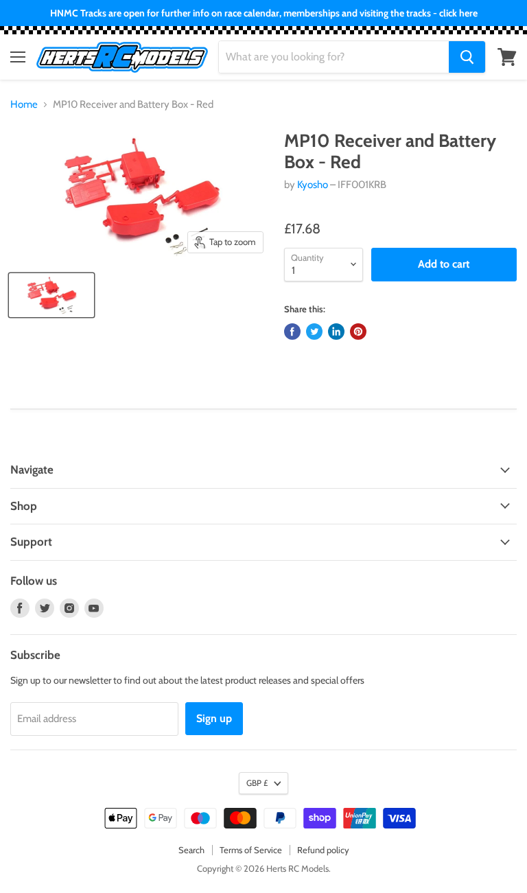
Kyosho (312, 184)
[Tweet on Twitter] (314, 331)
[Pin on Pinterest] (358, 331)
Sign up (214, 718)
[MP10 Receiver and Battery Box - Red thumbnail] (51, 295)
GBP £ (257, 783)
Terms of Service (251, 849)
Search (191, 849)
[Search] (467, 57)
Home (24, 105)
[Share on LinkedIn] (336, 331)
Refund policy (323, 849)
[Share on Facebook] (292, 331)
